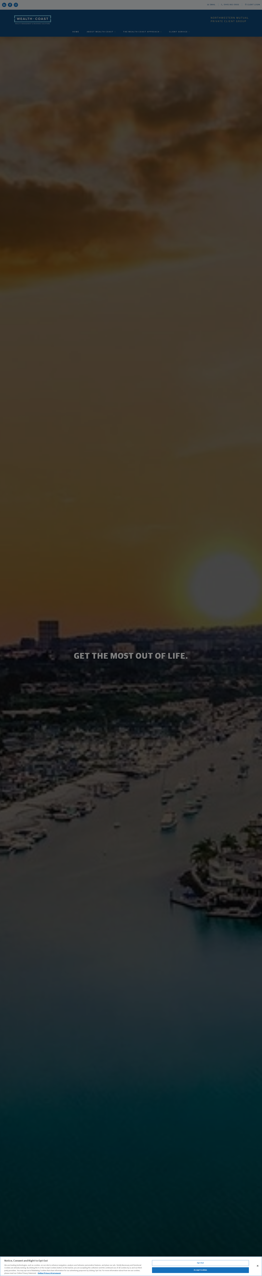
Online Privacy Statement (49, 1273)
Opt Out (200, 1263)
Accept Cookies (200, 1270)
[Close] (258, 1266)
